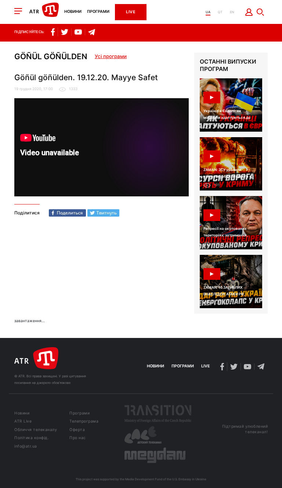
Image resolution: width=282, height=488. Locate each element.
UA (208, 12)
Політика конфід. (31, 438)
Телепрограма (83, 422)
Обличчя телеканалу (35, 430)
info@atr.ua (25, 447)
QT (220, 12)
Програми (98, 12)
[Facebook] (67, 213)
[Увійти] (249, 12)
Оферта (77, 430)
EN (232, 12)
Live (130, 12)
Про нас (77, 438)
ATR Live (23, 422)
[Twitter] (103, 213)
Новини (73, 12)
